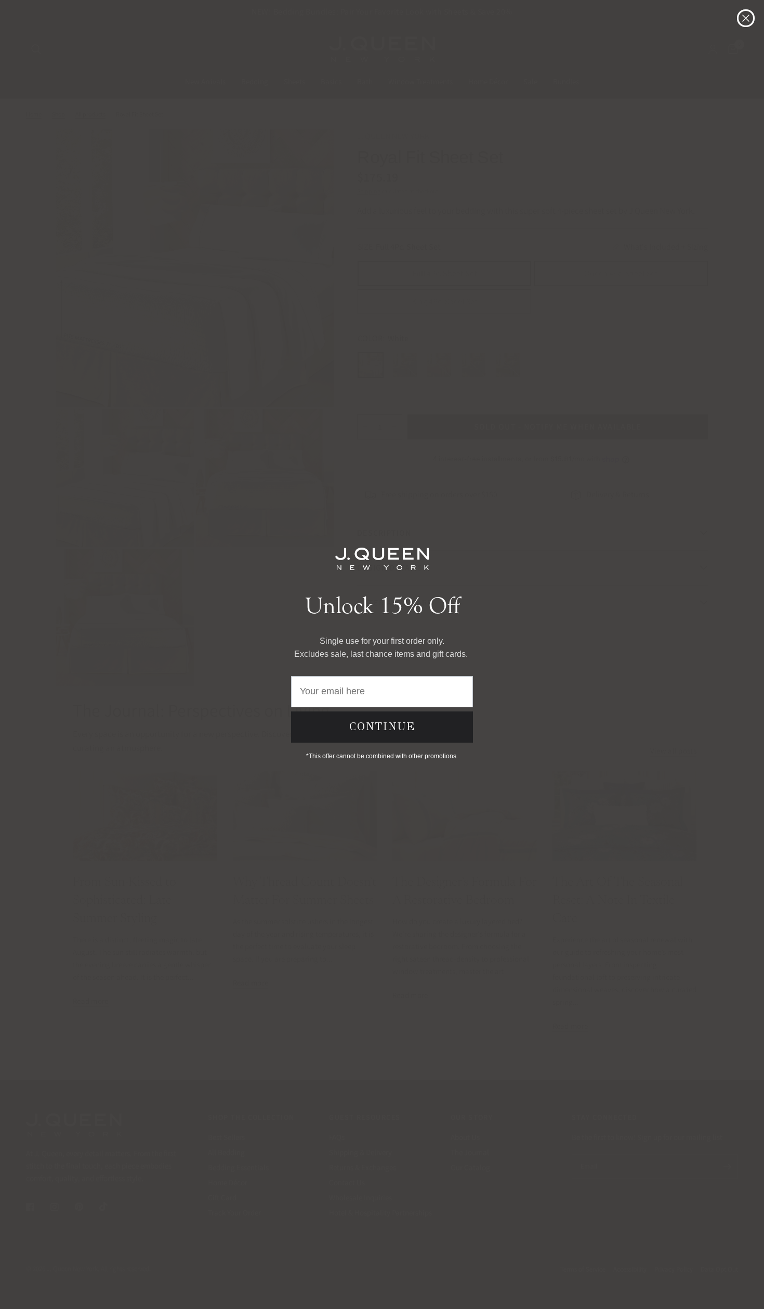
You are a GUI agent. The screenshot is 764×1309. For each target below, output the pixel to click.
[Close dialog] (746, 18)
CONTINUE (382, 726)
